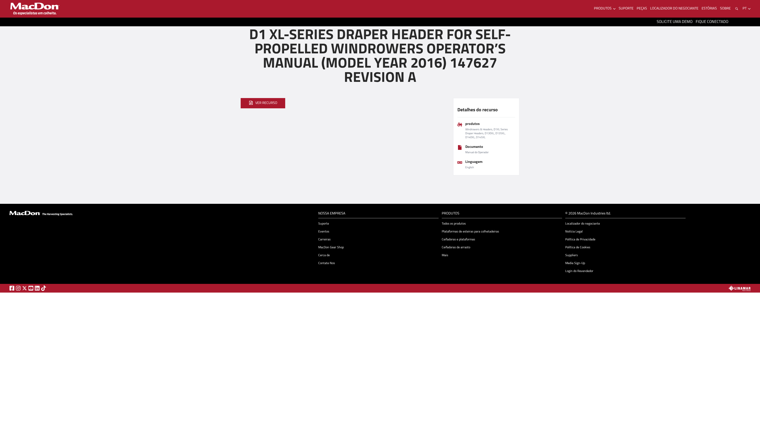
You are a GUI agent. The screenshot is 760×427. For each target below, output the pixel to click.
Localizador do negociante (674, 8)
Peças (642, 8)
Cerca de (324, 255)
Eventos (323, 231)
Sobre (725, 8)
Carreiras (324, 239)
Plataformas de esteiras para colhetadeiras (470, 231)
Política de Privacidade (580, 239)
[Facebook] (12, 288)
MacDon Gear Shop (331, 247)
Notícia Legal (574, 231)
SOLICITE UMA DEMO (675, 22)
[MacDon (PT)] (35, 8)
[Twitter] (24, 288)
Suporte (626, 8)
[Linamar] (739, 288)
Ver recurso (266, 103)
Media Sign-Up (575, 263)
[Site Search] (736, 8)
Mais (445, 255)
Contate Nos (326, 263)
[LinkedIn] (37, 288)
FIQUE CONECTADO (712, 22)
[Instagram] (18, 288)
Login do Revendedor (579, 271)
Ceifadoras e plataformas (458, 239)
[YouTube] (30, 288)
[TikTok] (43, 288)
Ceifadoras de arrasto (456, 247)
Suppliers (571, 255)
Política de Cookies (577, 247)
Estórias (709, 8)
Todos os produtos (454, 223)
